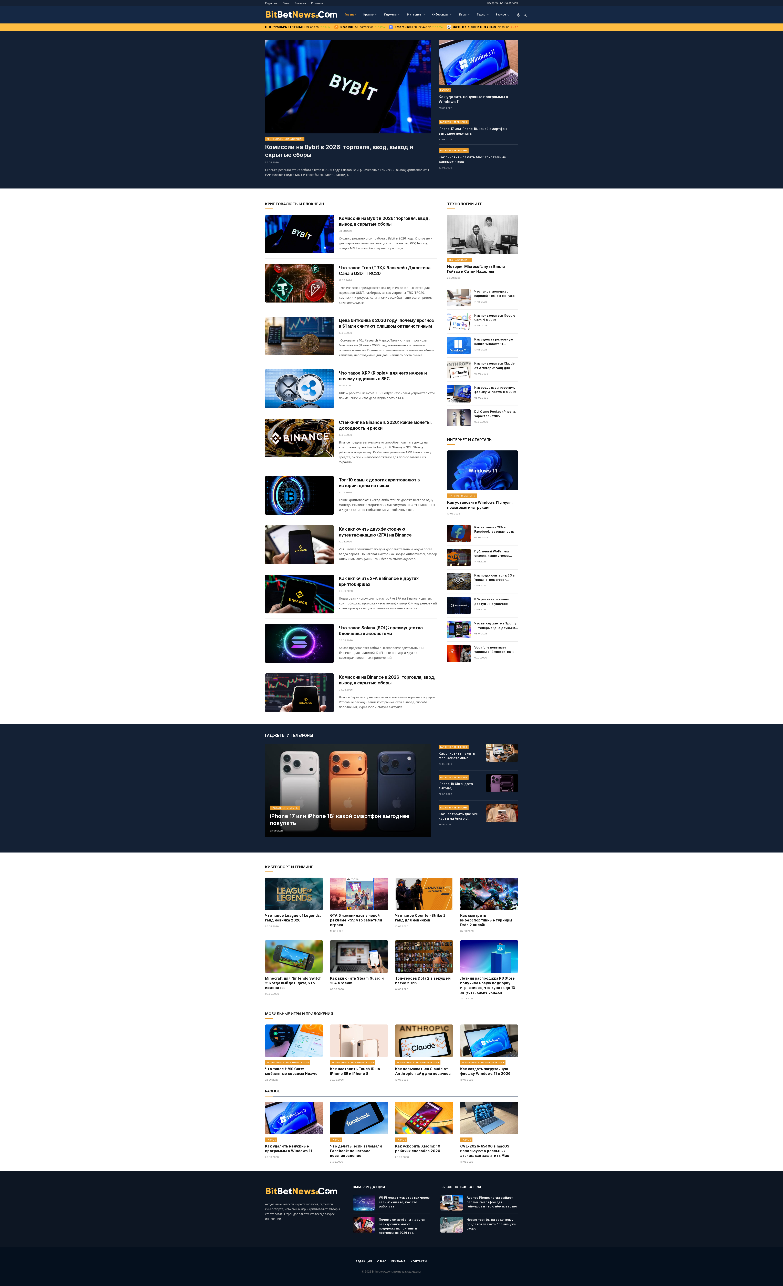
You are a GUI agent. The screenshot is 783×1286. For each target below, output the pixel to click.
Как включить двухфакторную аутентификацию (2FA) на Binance (375, 532)
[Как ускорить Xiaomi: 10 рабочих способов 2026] (424, 1118)
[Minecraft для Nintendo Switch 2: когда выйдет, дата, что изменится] (294, 956)
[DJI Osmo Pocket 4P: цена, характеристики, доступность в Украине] (458, 418)
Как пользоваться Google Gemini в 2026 (494, 318)
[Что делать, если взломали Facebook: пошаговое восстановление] (359, 1118)
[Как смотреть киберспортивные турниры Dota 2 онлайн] (489, 894)
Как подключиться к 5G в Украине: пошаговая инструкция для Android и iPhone (495, 577)
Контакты (317, 3)
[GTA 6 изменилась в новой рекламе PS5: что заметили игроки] (359, 894)
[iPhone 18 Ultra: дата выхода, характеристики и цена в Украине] (502, 783)
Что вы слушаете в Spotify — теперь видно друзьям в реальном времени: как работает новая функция (496, 625)
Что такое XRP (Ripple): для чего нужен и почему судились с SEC (383, 375)
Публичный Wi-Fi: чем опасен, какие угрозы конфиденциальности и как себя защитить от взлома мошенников (493, 553)
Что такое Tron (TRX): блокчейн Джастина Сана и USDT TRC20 (384, 270)
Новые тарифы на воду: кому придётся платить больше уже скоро (491, 1224)
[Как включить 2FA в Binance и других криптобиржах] (299, 594)
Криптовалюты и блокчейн (285, 139)
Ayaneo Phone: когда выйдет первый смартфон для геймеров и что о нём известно (492, 1202)
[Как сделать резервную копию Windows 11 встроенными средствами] (458, 345)
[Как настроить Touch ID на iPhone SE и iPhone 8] (359, 1040)
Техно (481, 15)
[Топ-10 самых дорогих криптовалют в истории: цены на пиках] (299, 495)
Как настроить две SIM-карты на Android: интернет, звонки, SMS (459, 816)
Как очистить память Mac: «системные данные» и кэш (472, 159)
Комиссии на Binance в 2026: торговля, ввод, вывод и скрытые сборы (387, 680)
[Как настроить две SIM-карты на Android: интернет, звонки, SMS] (502, 813)
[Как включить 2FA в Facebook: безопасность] (458, 533)
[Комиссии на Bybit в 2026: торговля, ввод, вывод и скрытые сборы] (348, 86)
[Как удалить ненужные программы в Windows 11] (478, 62)
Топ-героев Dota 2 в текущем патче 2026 (423, 980)
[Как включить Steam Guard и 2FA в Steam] (359, 956)
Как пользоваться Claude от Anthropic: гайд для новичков (494, 365)
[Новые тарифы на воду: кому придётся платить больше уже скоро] (451, 1225)
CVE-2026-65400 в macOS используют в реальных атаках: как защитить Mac (484, 1151)
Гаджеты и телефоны (453, 122)
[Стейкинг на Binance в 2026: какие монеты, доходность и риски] (299, 438)
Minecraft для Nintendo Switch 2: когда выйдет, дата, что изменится (293, 983)
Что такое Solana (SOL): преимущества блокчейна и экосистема (381, 630)
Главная (350, 15)
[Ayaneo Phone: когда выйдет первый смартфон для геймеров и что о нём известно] (451, 1203)
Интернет (414, 15)
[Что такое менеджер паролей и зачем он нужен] (458, 297)
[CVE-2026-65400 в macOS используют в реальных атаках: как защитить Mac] (489, 1118)
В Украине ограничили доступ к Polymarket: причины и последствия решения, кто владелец (493, 601)
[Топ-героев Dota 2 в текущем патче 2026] (424, 956)
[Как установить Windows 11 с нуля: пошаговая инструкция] (482, 470)
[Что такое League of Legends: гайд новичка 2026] (294, 894)
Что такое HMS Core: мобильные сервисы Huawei (292, 1071)
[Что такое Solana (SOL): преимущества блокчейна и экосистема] (299, 643)
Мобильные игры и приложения (288, 1062)
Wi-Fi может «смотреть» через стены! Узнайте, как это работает (404, 1202)
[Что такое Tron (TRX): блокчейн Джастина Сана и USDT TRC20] (299, 283)
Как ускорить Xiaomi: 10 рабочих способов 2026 (417, 1148)
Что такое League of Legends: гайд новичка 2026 (293, 918)
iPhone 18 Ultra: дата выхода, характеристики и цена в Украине (459, 786)
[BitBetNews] (301, 15)
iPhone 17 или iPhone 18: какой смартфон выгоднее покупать (473, 131)
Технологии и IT (459, 260)
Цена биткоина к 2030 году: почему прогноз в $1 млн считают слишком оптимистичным (386, 323)
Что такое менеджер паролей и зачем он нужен (495, 293)
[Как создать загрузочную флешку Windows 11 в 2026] (458, 393)
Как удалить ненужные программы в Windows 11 (473, 99)
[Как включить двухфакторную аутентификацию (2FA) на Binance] (299, 544)
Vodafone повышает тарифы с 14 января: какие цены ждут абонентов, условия (495, 649)
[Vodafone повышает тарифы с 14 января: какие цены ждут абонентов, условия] (458, 653)
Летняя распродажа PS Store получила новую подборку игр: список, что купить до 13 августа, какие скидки (487, 985)
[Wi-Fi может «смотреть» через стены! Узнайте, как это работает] (364, 1203)
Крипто (368, 15)
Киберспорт (440, 15)
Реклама (300, 3)
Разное (501, 15)
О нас (286, 3)
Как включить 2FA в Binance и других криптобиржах (379, 581)
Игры (463, 15)
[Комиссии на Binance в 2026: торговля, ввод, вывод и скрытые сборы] (299, 692)
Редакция (271, 3)
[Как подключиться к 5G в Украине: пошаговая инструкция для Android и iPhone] (458, 581)
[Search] (525, 14)
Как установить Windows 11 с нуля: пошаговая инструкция (480, 504)
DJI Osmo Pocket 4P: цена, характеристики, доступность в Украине (495, 414)
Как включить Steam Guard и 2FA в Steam (357, 980)
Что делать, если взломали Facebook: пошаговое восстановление (356, 1151)
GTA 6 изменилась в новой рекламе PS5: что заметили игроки (356, 920)
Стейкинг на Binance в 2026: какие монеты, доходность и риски (385, 425)
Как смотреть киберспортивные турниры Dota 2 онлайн (486, 920)
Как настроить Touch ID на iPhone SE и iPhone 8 (355, 1071)
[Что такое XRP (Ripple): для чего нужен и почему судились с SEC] (299, 388)
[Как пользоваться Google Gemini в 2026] (458, 321)
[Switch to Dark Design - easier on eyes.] (518, 15)
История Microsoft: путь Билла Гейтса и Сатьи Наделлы (476, 269)
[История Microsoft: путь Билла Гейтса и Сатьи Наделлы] (482, 234)
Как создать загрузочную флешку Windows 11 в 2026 (495, 390)
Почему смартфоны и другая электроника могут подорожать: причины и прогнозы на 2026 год (402, 1226)
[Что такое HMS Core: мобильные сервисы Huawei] (294, 1040)
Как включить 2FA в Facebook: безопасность (494, 529)
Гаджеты (390, 15)
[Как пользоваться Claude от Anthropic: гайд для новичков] (458, 369)
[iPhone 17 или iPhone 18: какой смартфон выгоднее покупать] (348, 790)
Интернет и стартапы (462, 495)
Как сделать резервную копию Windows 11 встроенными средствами (495, 341)
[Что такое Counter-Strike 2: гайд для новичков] (424, 894)
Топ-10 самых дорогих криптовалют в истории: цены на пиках (379, 482)
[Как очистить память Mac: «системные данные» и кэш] (502, 753)
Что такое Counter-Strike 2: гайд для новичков (421, 918)
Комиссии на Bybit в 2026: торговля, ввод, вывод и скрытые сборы (339, 151)
